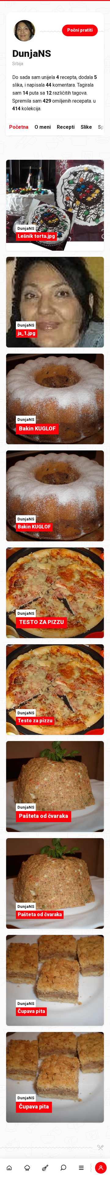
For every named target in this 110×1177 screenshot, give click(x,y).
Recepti (66, 127)
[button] (63, 1168)
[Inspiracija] (27, 1168)
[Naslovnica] (9, 1168)
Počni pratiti (80, 30)
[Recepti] (45, 1168)
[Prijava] (101, 1168)
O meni (43, 127)
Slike (86, 127)
